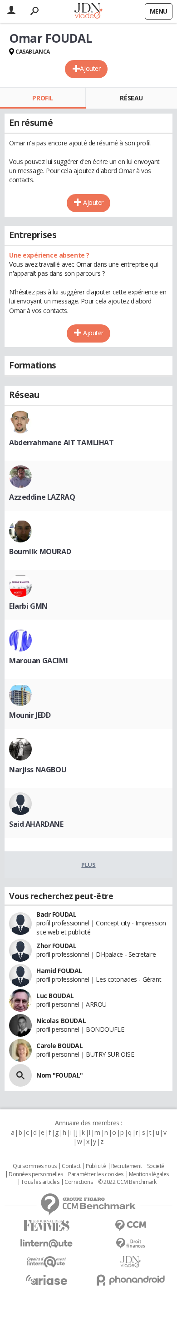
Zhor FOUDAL (56, 945)
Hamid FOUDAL (59, 970)
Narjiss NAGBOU (37, 770)
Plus (88, 864)
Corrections (78, 1182)
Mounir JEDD (29, 715)
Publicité (96, 1166)
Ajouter (90, 68)
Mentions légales (149, 1174)
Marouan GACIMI (38, 661)
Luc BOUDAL (55, 995)
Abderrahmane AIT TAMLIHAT (61, 442)
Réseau (131, 98)
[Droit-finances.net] (130, 1243)
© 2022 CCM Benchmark (127, 1182)
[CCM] (130, 1225)
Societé (155, 1166)
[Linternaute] (46, 1243)
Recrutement (126, 1166)
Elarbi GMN (28, 606)
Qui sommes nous (35, 1166)
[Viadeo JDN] (130, 1261)
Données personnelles (36, 1174)
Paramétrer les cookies (95, 1174)
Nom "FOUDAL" (59, 1075)
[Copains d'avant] (46, 1261)
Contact (71, 1166)
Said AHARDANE (36, 824)
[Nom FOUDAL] (20, 1075)
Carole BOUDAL (59, 1045)
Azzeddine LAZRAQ (42, 497)
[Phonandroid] (130, 1280)
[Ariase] (46, 1280)
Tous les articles (40, 1182)
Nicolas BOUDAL (61, 1020)
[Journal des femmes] (46, 1225)
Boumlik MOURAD (40, 552)
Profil (42, 98)
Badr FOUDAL (56, 914)
